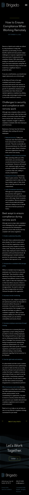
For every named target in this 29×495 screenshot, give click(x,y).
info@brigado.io (20, 483)
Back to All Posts (14, 421)
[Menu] (26, 5)
